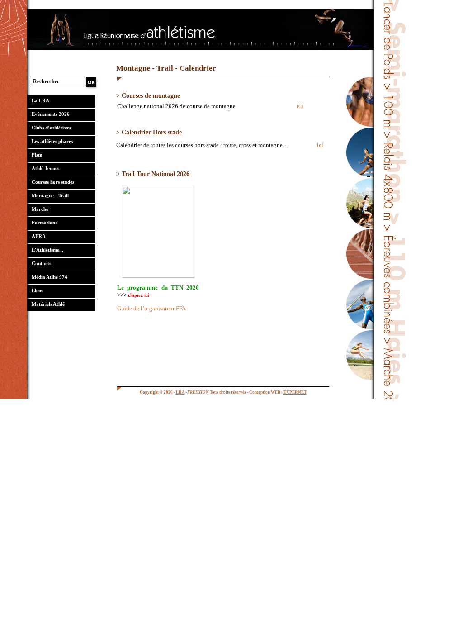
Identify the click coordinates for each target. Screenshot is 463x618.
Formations (44, 222)
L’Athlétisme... (47, 249)
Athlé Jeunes (45, 168)
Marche (40, 209)
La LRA (40, 100)
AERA (39, 236)
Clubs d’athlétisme (52, 127)
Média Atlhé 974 (49, 277)
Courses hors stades (53, 182)
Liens (37, 290)
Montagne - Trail (50, 195)
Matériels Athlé (48, 304)
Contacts (41, 263)
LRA (180, 392)
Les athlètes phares (52, 141)
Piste (37, 154)
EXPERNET (295, 392)
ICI (300, 106)
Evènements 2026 (51, 114)
